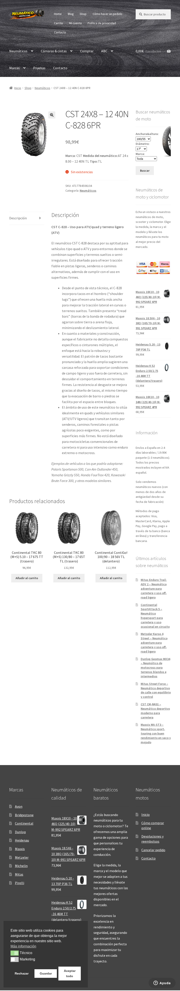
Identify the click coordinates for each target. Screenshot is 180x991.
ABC (104, 51)
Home (58, 14)
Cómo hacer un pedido (107, 14)
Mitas (19, 874)
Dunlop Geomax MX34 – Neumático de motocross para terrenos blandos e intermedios (155, 667)
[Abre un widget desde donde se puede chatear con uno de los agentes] (162, 983)
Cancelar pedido (153, 850)
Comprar (87, 51)
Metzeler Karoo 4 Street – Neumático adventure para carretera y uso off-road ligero (154, 642)
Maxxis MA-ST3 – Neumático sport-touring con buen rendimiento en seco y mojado (156, 733)
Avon (18, 806)
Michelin (21, 866)
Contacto (60, 32)
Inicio (17, 88)
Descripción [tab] (18, 218)
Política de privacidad (102, 23)
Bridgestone (24, 815)
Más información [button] (23, 946)
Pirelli (19, 883)
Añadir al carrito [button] (27, 578)
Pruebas (39, 68)
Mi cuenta (75, 23)
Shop (83, 14)
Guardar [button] (46, 973)
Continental (24, 823)
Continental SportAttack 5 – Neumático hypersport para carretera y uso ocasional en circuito (155, 616)
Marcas (14, 68)
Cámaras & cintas (54, 51)
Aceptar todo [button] (70, 973)
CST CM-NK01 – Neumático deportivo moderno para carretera (155, 710)
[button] (51, 114)
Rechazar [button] (22, 973)
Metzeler (22, 857)
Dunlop (20, 832)
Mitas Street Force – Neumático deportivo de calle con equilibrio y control (156, 690)
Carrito (58, 23)
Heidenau (22, 840)
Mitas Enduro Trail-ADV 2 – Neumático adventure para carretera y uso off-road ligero (154, 588)
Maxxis (20, 849)
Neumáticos (18, 51)
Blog (71, 14)
